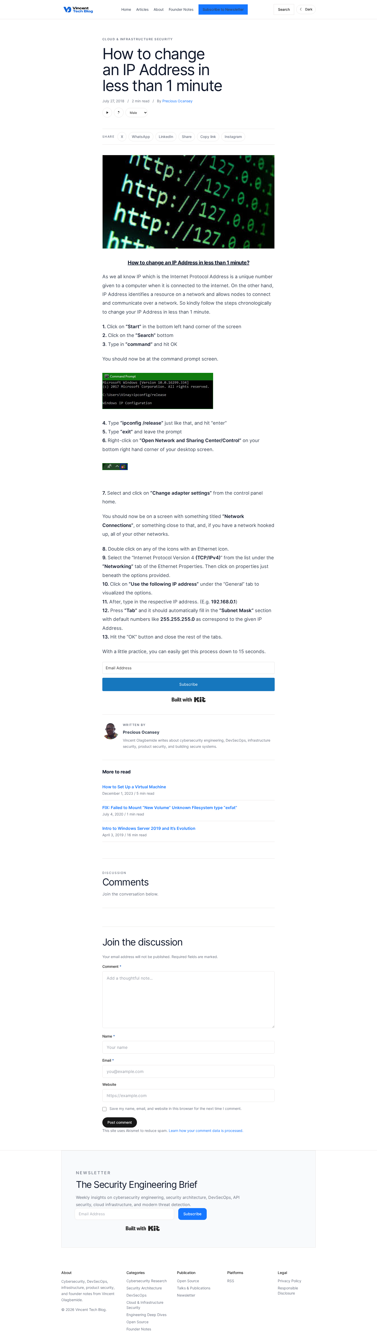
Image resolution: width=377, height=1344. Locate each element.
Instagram (233, 136)
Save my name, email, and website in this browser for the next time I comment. (176, 1108)
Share (187, 136)
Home (126, 9)
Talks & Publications (193, 1288)
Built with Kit (189, 699)
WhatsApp (141, 136)
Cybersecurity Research (146, 1281)
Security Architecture (144, 1288)
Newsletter (186, 1295)
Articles (142, 9)
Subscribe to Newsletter (223, 9)
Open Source (137, 1322)
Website (109, 1084)
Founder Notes (181, 9)
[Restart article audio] (119, 112)
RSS (230, 1281)
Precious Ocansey (177, 101)
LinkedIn (166, 136)
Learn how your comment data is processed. (206, 1130)
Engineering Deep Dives (146, 1314)
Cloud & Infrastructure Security (137, 39)
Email (108, 1060)
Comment (111, 966)
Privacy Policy (289, 1281)
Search (284, 9)
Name (108, 1036)
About (159, 9)
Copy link (208, 136)
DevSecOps (136, 1295)
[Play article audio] (107, 112)
